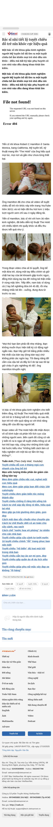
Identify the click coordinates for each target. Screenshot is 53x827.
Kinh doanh (33, 656)
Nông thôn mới (35, 699)
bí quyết (20, 584)
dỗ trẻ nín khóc (25, 589)
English (5, 710)
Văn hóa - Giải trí (36, 672)
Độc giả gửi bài (27, 815)
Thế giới (32, 667)
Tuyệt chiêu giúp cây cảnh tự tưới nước (25, 537)
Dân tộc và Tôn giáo (11, 662)
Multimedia (7, 721)
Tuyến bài (13, 734)
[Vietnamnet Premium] (9, 652)
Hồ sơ (30, 710)
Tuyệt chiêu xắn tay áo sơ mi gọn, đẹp (24, 555)
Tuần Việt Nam (9, 694)
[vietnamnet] (13, 35)
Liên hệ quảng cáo (11, 787)
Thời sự (5, 656)
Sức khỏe (6, 678)
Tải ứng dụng (9, 815)
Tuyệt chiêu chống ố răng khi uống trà (24, 501)
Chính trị (32, 651)
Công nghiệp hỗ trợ (37, 694)
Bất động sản (8, 689)
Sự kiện (39, 734)
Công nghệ (33, 678)
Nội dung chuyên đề (37, 705)
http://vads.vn (17, 805)
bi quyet (45, 584)
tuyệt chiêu (32, 584)
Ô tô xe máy (7, 683)
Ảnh (4, 716)
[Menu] (3, 34)
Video (30, 716)
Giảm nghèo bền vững (12, 699)
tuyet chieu (10, 589)
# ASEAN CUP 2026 (30, 34)
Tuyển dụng (44, 815)
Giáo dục (6, 667)
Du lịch (31, 683)
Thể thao (32, 662)
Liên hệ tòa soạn (10, 756)
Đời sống (6, 672)
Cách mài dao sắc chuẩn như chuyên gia (25, 519)
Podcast (31, 721)
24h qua (6, 726)
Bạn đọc (31, 689)
